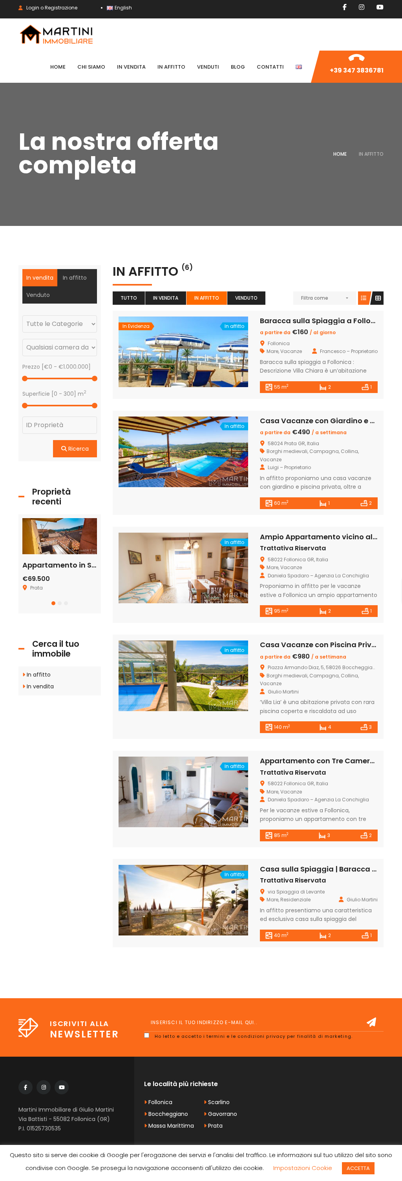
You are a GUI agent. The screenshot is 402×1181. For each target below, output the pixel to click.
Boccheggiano (167, 1114)
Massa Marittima (170, 1126)
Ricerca (78, 449)
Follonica (159, 1102)
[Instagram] (361, 7)
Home (340, 154)
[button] (53, 603)
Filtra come (314, 298)
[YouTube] (380, 7)
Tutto (129, 298)
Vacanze (291, 351)
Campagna (324, 451)
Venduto (246, 298)
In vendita (165, 298)
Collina (349, 451)
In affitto (206, 298)
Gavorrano (221, 1114)
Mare (272, 351)
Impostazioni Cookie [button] (302, 1168)
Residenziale (295, 899)
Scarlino (218, 1102)
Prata (214, 1126)
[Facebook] (345, 7)
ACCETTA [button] (358, 1168)
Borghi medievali (287, 451)
